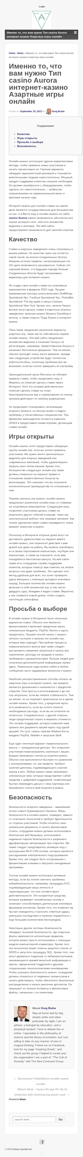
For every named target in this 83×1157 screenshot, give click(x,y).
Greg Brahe (58, 111)
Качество (23, 134)
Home (12, 53)
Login (42, 6)
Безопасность (26, 146)
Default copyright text (22, 1149)
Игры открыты (27, 138)
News (20, 53)
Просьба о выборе (30, 142)
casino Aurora (18, 217)
